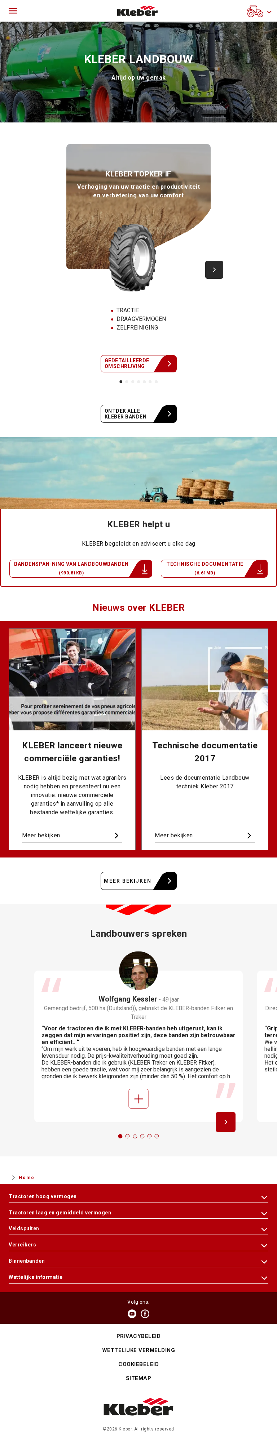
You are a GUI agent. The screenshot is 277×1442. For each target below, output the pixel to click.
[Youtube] (132, 1313)
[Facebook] (145, 1313)
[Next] (214, 270)
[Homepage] (137, 11)
